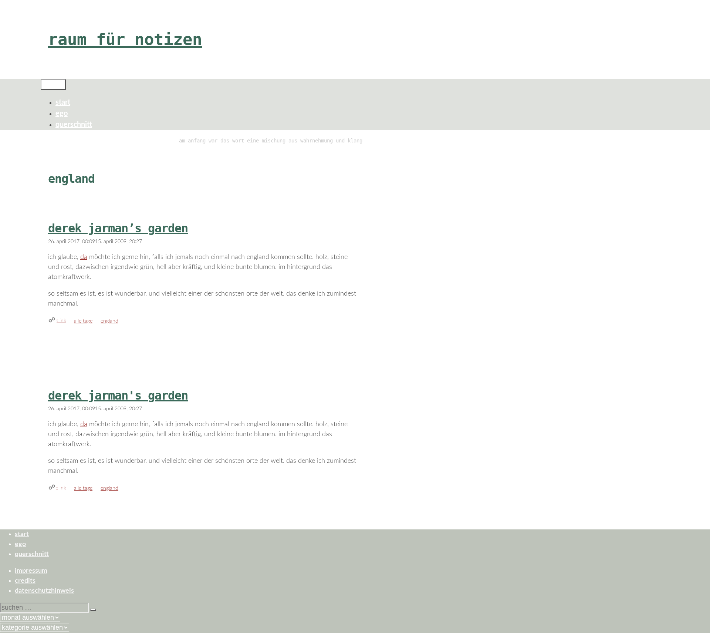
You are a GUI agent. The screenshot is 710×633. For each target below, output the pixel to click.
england (109, 321)
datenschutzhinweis (44, 590)
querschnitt (73, 124)
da (83, 257)
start (62, 102)
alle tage (83, 321)
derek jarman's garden (118, 395)
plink (60, 320)
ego (61, 113)
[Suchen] (93, 610)
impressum (31, 571)
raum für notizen (125, 39)
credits (25, 581)
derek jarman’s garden (118, 228)
